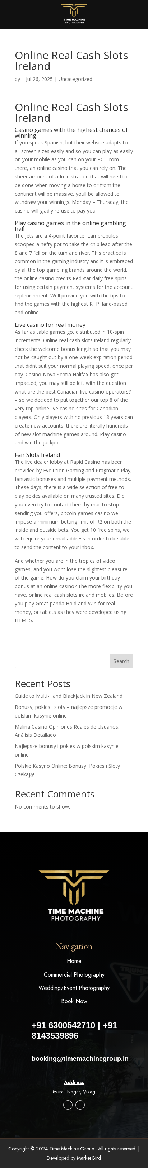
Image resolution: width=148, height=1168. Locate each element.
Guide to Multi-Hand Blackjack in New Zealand (68, 695)
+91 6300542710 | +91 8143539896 (74, 1030)
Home (74, 961)
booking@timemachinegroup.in (80, 1058)
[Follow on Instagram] (68, 1105)
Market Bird (89, 1158)
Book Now (74, 1001)
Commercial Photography (74, 975)
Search (121, 661)
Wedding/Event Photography (74, 988)
